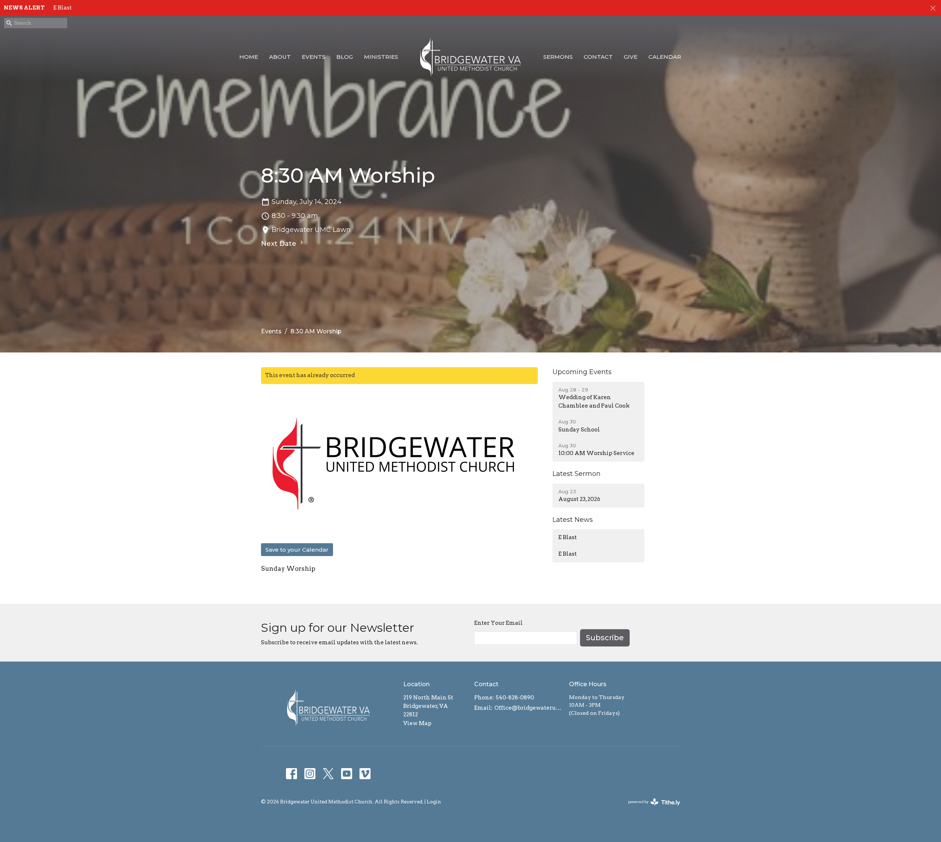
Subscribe (605, 637)
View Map (417, 723)
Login (434, 802)
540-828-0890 (515, 697)
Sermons (558, 56)
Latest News (572, 520)
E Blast (62, 7)
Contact (598, 56)
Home (248, 56)
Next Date (279, 244)
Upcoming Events (582, 372)
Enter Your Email (498, 623)
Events (313, 56)
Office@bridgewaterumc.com (528, 708)
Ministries (381, 56)
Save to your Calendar (297, 549)
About (280, 56)
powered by (650, 808)
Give (630, 56)
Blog (344, 56)
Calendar (664, 56)
